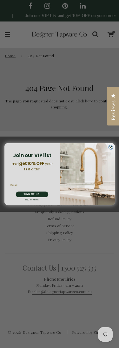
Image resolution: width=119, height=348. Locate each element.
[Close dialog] (111, 147)
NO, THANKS (31, 199)
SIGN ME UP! (31, 194)
